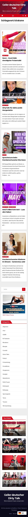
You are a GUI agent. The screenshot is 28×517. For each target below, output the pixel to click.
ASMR (4, 334)
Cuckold (5, 350)
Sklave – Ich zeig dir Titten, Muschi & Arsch (13, 465)
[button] (23, 15)
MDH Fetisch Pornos (8, 315)
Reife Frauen (6, 382)
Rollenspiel (5, 256)
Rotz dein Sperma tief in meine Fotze (13, 448)
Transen (5, 402)
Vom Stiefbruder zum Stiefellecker (13, 431)
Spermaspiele (6, 394)
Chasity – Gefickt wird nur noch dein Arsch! (13, 482)
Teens (4, 398)
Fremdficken (6, 366)
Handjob (5, 374)
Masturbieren (6, 378)
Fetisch (5, 358)
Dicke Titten (5, 55)
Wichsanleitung (7, 406)
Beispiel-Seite (16, 513)
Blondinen (5, 342)
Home (10, 513)
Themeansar (14, 510)
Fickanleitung (6, 362)
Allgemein (5, 326)
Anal (4, 330)
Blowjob (5, 346)
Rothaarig (5, 390)
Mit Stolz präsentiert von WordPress (9, 508)
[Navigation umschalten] (13, 16)
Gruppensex (6, 370)
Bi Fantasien (6, 338)
